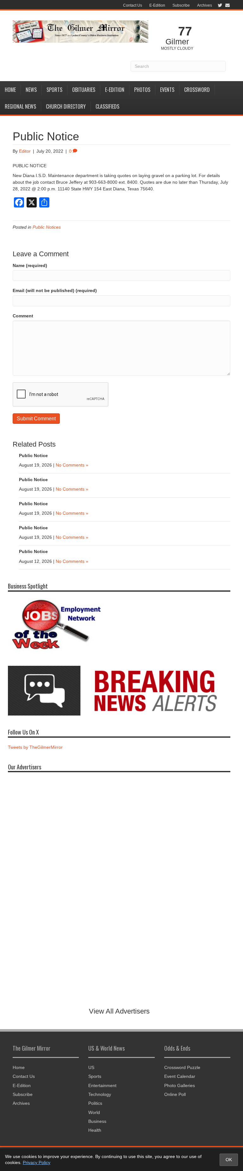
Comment (23, 315)
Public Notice (33, 455)
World (94, 1112)
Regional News (20, 106)
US (91, 1067)
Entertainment (102, 1085)
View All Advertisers (119, 1011)
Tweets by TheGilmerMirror (35, 747)
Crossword (197, 89)
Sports (54, 89)
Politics (95, 1103)
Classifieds (107, 106)
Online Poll (175, 1094)
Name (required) (30, 265)
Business (97, 1121)
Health (94, 1130)
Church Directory (66, 106)
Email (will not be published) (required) (55, 290)
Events (167, 89)
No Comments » (72, 465)
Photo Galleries (179, 1085)
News (31, 89)
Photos (142, 89)
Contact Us (132, 5)
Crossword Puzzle (182, 1067)
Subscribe (181, 5)
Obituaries (83, 89)
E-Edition (157, 5)
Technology (99, 1094)
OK (229, 1159)
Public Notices (47, 227)
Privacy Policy (36, 1162)
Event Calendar (179, 1076)
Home (10, 89)
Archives (204, 5)
